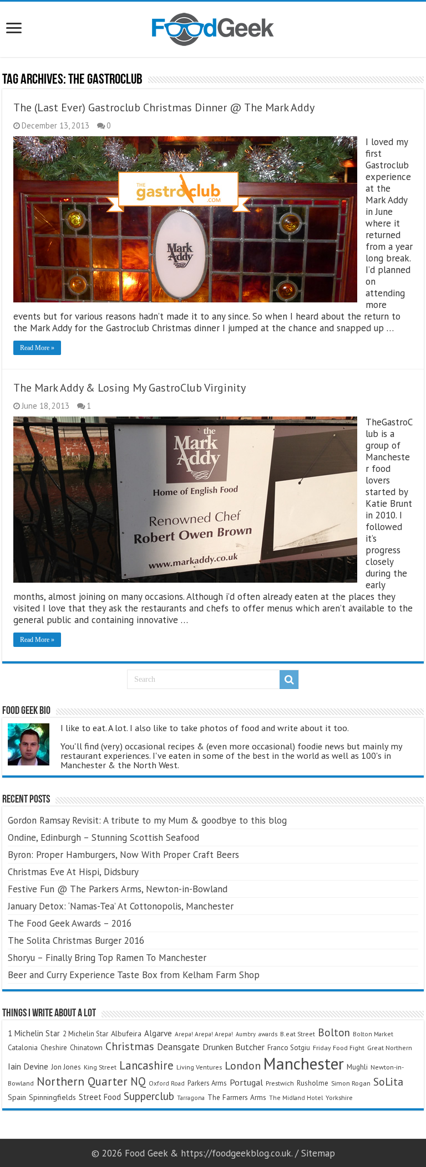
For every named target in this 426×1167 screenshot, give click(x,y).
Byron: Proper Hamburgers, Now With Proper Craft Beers (123, 855)
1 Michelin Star (34, 1033)
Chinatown (86, 1047)
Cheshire (53, 1047)
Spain (17, 1097)
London (243, 1065)
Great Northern (389, 1047)
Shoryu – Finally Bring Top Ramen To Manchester (107, 958)
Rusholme (312, 1083)
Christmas (129, 1046)
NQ (138, 1081)
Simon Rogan (351, 1083)
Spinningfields (52, 1097)
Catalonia (23, 1047)
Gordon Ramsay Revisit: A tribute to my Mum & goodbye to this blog (147, 820)
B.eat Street (297, 1034)
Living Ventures (199, 1067)
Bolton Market (373, 1034)
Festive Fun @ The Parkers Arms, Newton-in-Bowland (117, 889)
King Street (100, 1067)
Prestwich (280, 1083)
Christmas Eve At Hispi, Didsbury (73, 872)
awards (267, 1034)
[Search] (289, 679)
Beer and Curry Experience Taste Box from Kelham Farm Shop (134, 975)
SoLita (388, 1081)
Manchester (303, 1063)
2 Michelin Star (85, 1034)
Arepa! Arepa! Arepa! (204, 1034)
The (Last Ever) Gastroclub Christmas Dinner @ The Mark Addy (164, 107)
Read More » (37, 348)
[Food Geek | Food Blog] (213, 27)
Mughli (357, 1067)
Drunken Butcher (233, 1046)
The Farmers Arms (236, 1097)
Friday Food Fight (338, 1047)
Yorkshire (339, 1097)
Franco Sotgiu (288, 1047)
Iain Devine (28, 1066)
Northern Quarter (82, 1081)
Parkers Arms (207, 1083)
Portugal (246, 1082)
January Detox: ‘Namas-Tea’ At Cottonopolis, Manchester (121, 906)
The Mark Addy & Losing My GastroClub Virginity (129, 388)
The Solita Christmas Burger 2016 (76, 940)
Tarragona (191, 1097)
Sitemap (318, 1153)
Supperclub (149, 1096)
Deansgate (178, 1047)
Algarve (158, 1033)
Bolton (334, 1032)
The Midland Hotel (296, 1097)
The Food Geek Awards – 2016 (69, 923)
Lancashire (146, 1065)
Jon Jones (66, 1067)
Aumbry (246, 1034)
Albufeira (126, 1034)
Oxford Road (167, 1083)
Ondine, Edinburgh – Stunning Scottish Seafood (103, 837)
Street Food (100, 1097)
